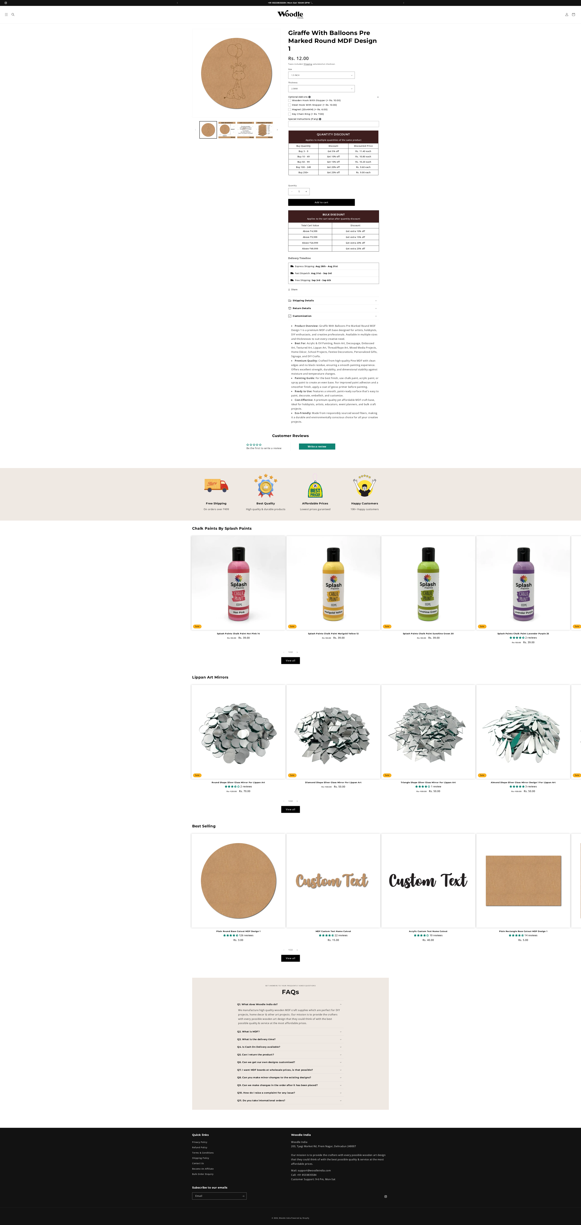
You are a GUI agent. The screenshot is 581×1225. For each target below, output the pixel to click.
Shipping (308, 64)
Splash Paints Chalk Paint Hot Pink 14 (238, 633)
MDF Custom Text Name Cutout (333, 931)
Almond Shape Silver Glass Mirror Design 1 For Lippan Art (523, 782)
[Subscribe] (243, 1196)
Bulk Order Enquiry (202, 1173)
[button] (6, 14)
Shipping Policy (200, 1158)
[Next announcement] (403, 3)
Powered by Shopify (300, 1218)
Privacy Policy (199, 1142)
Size (290, 69)
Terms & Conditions (203, 1152)
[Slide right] (277, 129)
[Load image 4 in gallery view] (264, 130)
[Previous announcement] (177, 3)
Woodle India (285, 1218)
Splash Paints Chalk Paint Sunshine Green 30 (428, 633)
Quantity (292, 185)
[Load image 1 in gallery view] (208, 130)
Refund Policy (199, 1147)
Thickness (293, 82)
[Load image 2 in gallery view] (227, 130)
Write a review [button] (317, 446)
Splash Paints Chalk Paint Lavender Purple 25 (523, 633)
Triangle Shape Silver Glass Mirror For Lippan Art (428, 782)
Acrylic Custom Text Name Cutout (428, 931)
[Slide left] (195, 129)
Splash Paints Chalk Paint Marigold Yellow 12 (333, 633)
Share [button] (294, 289)
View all (290, 660)
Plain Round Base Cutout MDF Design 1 (238, 931)
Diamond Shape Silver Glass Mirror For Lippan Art (333, 782)
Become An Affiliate (203, 1168)
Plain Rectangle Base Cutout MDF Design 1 (523, 931)
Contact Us (198, 1163)
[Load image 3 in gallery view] (245, 130)
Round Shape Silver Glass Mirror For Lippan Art (238, 782)
